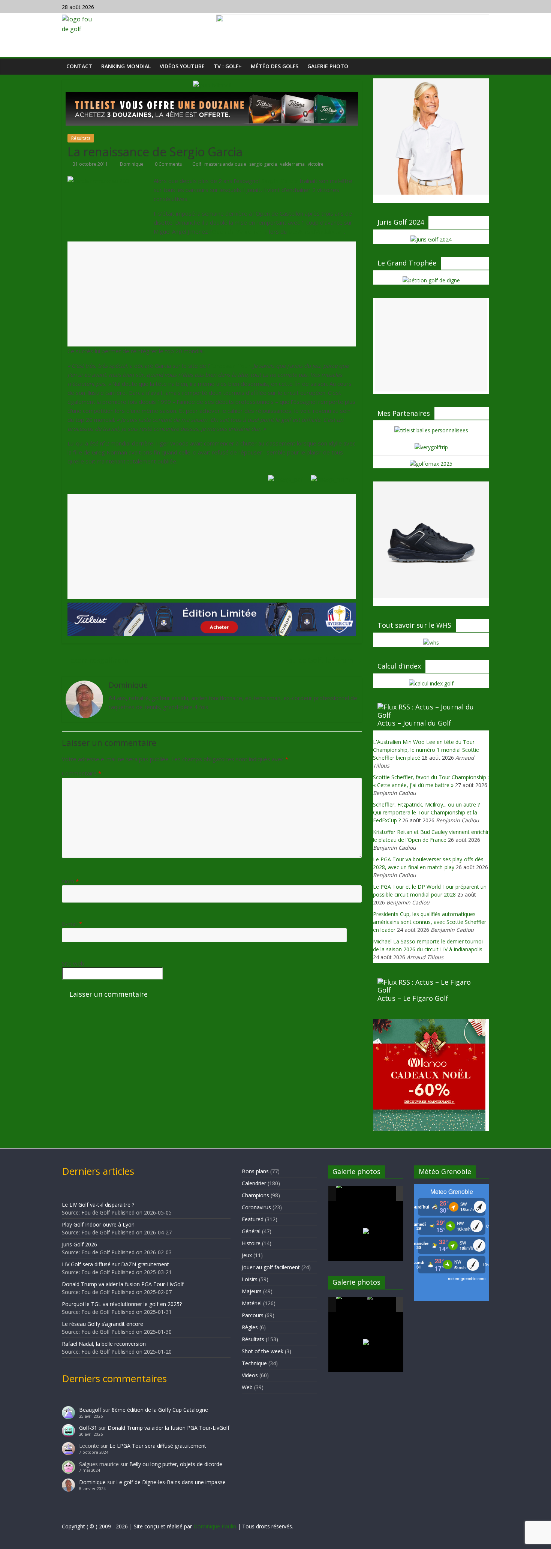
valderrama (292, 164)
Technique (254, 1363)
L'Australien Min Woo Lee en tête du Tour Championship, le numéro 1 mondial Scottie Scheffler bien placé (426, 749)
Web (247, 1387)
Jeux (247, 1255)
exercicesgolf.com (95, 659)
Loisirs (250, 1279)
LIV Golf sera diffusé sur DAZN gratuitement (115, 1264)
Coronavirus (256, 1207)
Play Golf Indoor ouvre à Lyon (98, 1224)
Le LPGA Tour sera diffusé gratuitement (157, 1445)
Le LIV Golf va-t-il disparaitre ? (98, 1204)
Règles (250, 1327)
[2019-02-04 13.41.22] (351, 1193)
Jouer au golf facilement (271, 1267)
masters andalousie (225, 164)
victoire (315, 164)
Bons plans (255, 1171)
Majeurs (252, 1291)
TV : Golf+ (228, 66)
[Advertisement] (211, 301)
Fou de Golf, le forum (323, 659)
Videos (250, 1375)
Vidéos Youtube (182, 66)
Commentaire (81, 773)
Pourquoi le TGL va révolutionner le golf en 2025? (122, 1304)
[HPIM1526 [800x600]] (382, 1305)
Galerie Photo (327, 66)
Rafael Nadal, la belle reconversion (104, 1343)
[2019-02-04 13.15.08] (382, 1194)
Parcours (253, 1315)
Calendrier (254, 1183)
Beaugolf (90, 1409)
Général (251, 1231)
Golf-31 (88, 1427)
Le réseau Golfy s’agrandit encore (102, 1323)
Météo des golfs (274, 66)
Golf (196, 164)
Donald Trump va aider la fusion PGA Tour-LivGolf (123, 1284)
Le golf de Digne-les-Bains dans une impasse (171, 1482)
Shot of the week (262, 1351)
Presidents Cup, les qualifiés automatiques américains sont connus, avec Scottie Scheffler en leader (429, 921)
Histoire (251, 1243)
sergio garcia (263, 164)
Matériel (252, 1303)
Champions (255, 1195)
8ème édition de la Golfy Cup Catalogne (160, 1409)
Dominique (132, 164)
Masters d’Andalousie (316, 231)
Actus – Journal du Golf (414, 722)
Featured (253, 1219)
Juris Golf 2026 (79, 1244)
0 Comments (168, 164)
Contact (79, 66)
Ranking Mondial (126, 66)
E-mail (72, 923)
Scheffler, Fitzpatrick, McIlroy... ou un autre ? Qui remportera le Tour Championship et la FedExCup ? (426, 812)
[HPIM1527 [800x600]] (351, 1304)
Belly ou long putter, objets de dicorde (175, 1464)
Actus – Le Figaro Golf (412, 998)
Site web (73, 963)
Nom (70, 881)
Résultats (80, 138)
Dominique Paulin (214, 1526)
